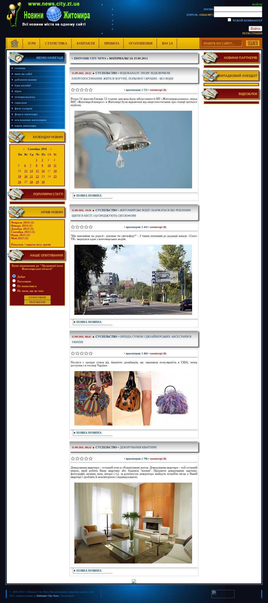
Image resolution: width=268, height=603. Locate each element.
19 (19, 176)
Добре (20, 276)
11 (55, 165)
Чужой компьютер (247, 20)
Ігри (32, 43)
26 (19, 181)
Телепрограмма (25, 96)
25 (55, 176)
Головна (20, 68)
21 (31, 176)
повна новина (89, 195)
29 (37, 181)
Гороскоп (21, 102)
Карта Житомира (25, 125)
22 (37, 176)
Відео (18, 91)
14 (31, 170)
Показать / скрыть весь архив (31, 244)
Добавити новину (26, 79)
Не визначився (26, 286)
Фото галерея (23, 108)
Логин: (208, 9)
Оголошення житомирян (30, 119)
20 (25, 176)
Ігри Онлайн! (23, 85)
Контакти (86, 43)
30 (43, 181)
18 (55, 170)
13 (25, 170)
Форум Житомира (26, 114)
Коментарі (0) (158, 89)
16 (43, 170)
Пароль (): (200, 14)
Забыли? (205, 14)
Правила (111, 43)
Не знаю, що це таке (30, 290)
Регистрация (252, 33)
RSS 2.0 (167, 43)
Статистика (56, 43)
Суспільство (106, 73)
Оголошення (141, 43)
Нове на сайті (23, 73)
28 (31, 181)
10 (49, 165)
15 (37, 170)
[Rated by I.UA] (222, 597)
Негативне (23, 281)
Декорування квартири (138, 447)
